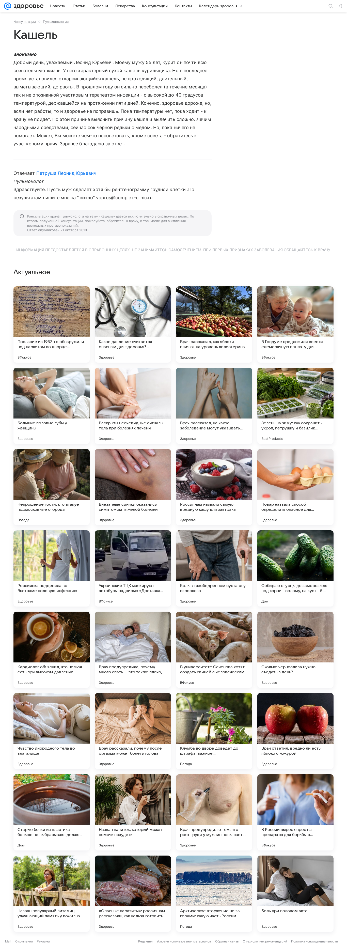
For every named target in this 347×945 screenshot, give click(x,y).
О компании (24, 941)
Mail (8, 941)
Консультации (24, 22)
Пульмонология (56, 22)
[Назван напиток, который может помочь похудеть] (133, 812)
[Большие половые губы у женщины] (51, 406)
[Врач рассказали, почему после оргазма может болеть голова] (133, 731)
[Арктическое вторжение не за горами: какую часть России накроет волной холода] (214, 894)
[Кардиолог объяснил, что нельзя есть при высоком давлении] (51, 650)
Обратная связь (227, 941)
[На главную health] (27, 6)
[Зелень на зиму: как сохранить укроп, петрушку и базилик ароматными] (295, 406)
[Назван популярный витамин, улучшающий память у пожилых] (51, 894)
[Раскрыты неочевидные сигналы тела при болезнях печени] (133, 406)
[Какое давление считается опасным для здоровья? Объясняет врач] (133, 324)
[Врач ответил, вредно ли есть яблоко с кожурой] (295, 731)
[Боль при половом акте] (295, 894)
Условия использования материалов (184, 941)
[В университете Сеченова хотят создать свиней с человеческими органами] (214, 650)
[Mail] (7, 6)
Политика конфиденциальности (314, 941)
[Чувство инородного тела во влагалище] (51, 731)
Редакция (145, 941)
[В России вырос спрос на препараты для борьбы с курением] (295, 812)
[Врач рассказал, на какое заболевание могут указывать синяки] (214, 406)
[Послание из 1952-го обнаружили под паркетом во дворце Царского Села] (51, 324)
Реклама (43, 941)
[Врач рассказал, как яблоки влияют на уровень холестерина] (214, 324)
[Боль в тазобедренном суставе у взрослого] (214, 568)
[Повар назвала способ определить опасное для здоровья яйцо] (295, 487)
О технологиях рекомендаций (265, 941)
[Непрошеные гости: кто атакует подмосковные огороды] (51, 487)
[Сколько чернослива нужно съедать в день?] (295, 650)
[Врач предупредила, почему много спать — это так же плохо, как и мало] (133, 650)
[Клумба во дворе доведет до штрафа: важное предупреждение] (214, 731)
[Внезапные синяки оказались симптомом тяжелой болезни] (133, 487)
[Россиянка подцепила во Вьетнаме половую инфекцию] (51, 568)
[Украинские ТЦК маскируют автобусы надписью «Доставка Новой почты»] (133, 568)
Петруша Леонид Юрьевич (66, 173)
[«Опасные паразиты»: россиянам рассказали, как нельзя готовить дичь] (133, 894)
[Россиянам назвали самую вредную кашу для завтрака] (214, 487)
